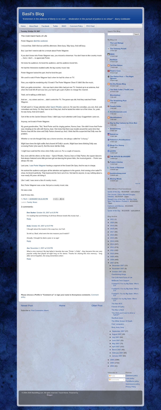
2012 (112, 247)
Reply (29, 219)
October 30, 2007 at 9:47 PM (42, 226)
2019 (112, 226)
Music (35, 202)
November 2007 (118, 268)
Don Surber (31, 212)
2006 (112, 360)
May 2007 (116, 343)
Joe (28, 248)
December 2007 (118, 265)
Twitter (55, 26)
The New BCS (117, 304)
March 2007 (117, 350)
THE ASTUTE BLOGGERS (120, 156)
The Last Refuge (116, 43)
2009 (112, 256)
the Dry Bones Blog (118, 84)
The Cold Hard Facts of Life (122, 277)
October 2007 (117, 272)
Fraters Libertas (116, 162)
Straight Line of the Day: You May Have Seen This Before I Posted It (122, 200)
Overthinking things (119, 274)
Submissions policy (133, 384)
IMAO (64, 26)
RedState (113, 60)
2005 (112, 363)
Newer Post (27, 305)
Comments (114, 380)
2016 (112, 235)
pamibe (113, 151)
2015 (112, 238)
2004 (112, 366)
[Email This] (54, 199)
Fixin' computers (118, 324)
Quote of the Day (114, 211)
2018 (112, 229)
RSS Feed (90, 26)
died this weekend (40, 41)
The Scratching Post (118, 101)
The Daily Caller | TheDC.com (121, 89)
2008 (112, 260)
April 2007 (116, 347)
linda (29, 226)
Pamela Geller (115, 106)
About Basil (33, 26)
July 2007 (116, 337)
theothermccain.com (118, 112)
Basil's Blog (33, 13)
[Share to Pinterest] (63, 199)
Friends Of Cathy (118, 307)
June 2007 (116, 340)
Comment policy (132, 375)
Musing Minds (116, 179)
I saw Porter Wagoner (37, 166)
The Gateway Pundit (118, 49)
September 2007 (118, 331)
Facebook (45, 26)
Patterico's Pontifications (120, 140)
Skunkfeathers (116, 117)
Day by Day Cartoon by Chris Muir (123, 123)
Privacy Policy (131, 387)
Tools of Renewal (117, 168)
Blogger (49, 395)
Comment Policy (76, 26)
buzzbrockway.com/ (118, 173)
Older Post (97, 305)
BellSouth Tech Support (120, 280)
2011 (112, 250)
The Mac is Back (118, 310)
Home (23, 26)
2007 (112, 263)
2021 (112, 219)
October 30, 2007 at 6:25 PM (47, 212)
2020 (112, 222)
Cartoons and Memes (116, 206)
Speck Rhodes (56, 107)
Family (29, 202)
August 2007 (117, 334)
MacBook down (117, 318)
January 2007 (117, 356)
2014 (112, 241)
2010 (112, 253)
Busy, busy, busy (118, 327)
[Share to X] (59, 199)
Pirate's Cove (115, 71)
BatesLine (114, 134)
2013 (112, 244)
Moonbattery (115, 95)
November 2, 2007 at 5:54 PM (41, 248)
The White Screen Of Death (122, 321)
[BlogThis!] (56, 199)
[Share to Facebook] (61, 199)
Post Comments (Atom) (40, 310)
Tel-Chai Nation (116, 65)
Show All (137, 183)
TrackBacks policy (132, 381)
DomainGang (115, 129)
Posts (112, 376)
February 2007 (118, 353)
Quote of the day (114, 192)
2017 (112, 232)
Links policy (130, 378)
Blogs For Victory (117, 145)
